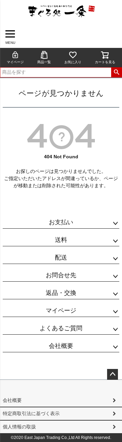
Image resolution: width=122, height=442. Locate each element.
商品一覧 (44, 62)
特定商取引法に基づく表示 (31, 413)
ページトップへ (112, 374)
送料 (61, 239)
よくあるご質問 (61, 328)
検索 (116, 72)
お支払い (61, 222)
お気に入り (72, 62)
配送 (61, 257)
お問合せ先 (61, 275)
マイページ (15, 62)
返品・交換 (61, 292)
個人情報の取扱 (19, 426)
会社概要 (61, 345)
